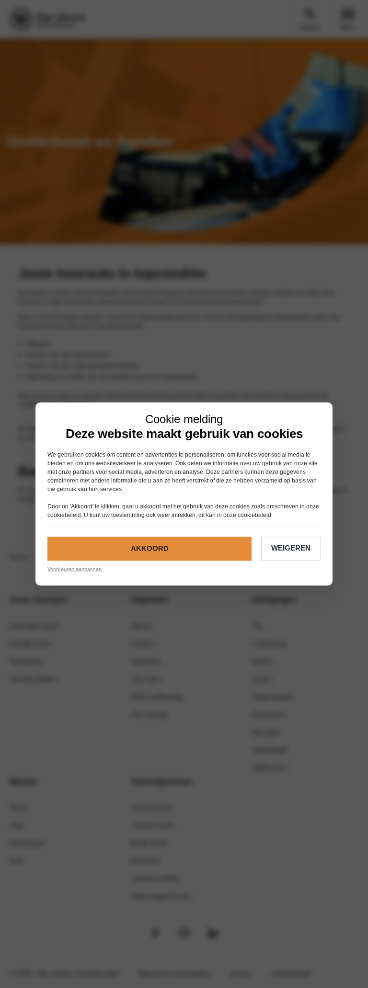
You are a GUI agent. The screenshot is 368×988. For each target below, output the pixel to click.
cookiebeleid (64, 515)
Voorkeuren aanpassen (74, 569)
